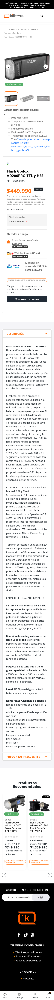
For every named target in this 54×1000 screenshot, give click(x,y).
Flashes (34, 29)
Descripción (15, 333)
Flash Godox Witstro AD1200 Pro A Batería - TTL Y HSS (39, 827)
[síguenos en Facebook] (19, 935)
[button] (4, 875)
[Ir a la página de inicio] (14, 16)
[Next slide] (46, 66)
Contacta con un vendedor (28, 300)
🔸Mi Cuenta (27, 978)
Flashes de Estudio (11, 33)
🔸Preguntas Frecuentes (27, 956)
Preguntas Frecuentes (23, 756)
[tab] (27, 334)
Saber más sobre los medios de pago (26, 280)
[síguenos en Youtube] (32, 935)
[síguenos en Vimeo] (26, 935)
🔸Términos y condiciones (27, 952)
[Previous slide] (8, 66)
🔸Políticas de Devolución (27, 960)
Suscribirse (40, 897)
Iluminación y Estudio (20, 29)
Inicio (6, 29)
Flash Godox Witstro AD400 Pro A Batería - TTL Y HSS (13, 827)
